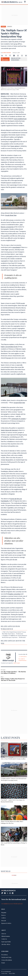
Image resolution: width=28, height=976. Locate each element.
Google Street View (10, 215)
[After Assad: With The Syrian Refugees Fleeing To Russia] (14, 834)
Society (3, 26)
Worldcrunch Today (6, 957)
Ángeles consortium (14, 594)
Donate (3, 963)
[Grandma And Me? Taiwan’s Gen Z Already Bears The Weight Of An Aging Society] (14, 770)
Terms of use (4, 973)
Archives (3, 918)
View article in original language (22, 659)
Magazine (3, 912)
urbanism (9, 26)
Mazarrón (21, 107)
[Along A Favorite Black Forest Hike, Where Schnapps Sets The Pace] (14, 813)
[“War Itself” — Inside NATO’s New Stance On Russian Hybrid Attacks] (14, 791)
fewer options (14, 146)
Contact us (4, 939)
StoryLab (3, 920)
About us (3, 933)
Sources (3, 915)
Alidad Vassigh (6, 52)
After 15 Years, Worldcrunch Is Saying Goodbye (13, 759)
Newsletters (4, 954)
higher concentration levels (9, 347)
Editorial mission (5, 936)
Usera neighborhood (20, 119)
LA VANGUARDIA (5, 59)
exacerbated (16, 247)
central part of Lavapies (18, 419)
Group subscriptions (6, 960)
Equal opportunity (6, 941)
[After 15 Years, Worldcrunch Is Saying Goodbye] (14, 750)
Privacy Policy (12, 973)
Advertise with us (5, 944)
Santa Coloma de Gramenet (9, 430)
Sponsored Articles (6, 923)
